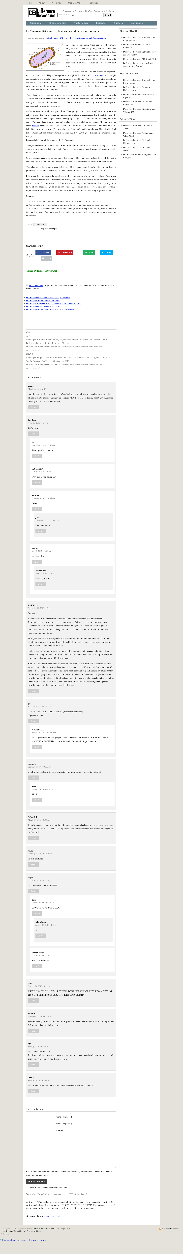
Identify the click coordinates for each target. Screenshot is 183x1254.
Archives (56, 3)
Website (59, 1130)
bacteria (35, 125)
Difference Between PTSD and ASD (139, 58)
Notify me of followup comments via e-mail (48, 1187)
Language (137, 23)
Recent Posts (40, 224)
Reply (33, 406)
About (42, 3)
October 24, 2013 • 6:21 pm (43, 902)
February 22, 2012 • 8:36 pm (39, 766)
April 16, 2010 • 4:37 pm (38, 422)
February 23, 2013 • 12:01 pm (40, 853)
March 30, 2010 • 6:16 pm (38, 389)
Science (101, 23)
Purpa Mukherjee (48, 228)
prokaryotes (98, 75)
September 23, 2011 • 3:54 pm (40, 706)
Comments (175, 1228)
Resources (92, 3)
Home (29, 3)
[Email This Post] (27, 285)
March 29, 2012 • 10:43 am (39, 820)
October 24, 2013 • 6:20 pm (43, 789)
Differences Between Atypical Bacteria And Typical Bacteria (53, 303)
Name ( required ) (64, 1116)
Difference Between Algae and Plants (43, 300)
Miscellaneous (57, 23)
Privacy (6, 1233)
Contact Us (74, 3)
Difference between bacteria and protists (44, 306)
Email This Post (36, 285)
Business (35, 23)
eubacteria (56, 1215)
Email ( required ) (64, 1123)
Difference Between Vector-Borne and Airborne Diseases (138, 65)
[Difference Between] (41, 17)
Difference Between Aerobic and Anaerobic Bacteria (50, 309)
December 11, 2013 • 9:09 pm (40, 1016)
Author (30, 224)
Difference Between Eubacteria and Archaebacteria (83, 37)
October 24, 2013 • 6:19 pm (39, 986)
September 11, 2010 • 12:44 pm (41, 608)
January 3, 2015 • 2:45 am (38, 1046)
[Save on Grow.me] (80, 252)
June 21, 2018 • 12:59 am (42, 955)
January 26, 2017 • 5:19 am (39, 1080)
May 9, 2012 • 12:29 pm (41, 551)
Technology (81, 23)
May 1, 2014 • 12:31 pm (45, 573)
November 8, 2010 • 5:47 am (43, 445)
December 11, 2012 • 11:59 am (48, 520)
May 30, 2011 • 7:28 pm (41, 471)
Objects (118, 23)
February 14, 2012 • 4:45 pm (43, 498)
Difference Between (25, 1228)
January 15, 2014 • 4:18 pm (46, 925)
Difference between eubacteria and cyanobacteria (48, 297)
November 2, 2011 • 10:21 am (44, 732)
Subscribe (166, 1228)
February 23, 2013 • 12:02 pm (40, 880)
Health (48, 37)
